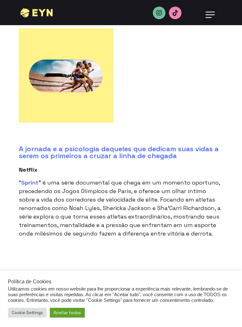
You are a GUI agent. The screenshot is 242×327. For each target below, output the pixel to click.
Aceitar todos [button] (67, 312)
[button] (210, 15)
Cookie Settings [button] (27, 312)
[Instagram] (159, 13)
